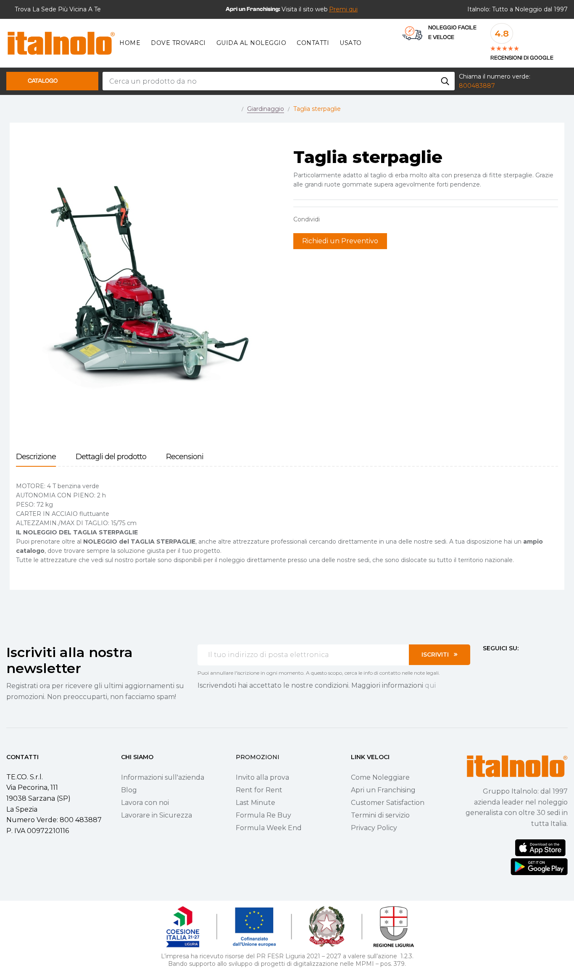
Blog (129, 790)
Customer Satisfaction (387, 803)
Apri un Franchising (383, 790)
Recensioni (184, 456)
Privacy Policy (374, 828)
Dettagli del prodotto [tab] (111, 456)
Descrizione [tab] (36, 456)
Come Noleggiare (380, 777)
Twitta (343, 219)
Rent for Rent (259, 790)
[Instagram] (501, 663)
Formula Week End (269, 828)
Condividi (330, 219)
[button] (343, 9)
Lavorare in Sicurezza (156, 815)
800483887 (477, 85)
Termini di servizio (380, 815)
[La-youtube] (516, 663)
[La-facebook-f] (486, 663)
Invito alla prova (262, 777)
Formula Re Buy (263, 815)
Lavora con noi (145, 803)
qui (430, 685)
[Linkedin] (531, 663)
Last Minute (255, 803)
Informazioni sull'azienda (162, 777)
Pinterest (356, 219)
